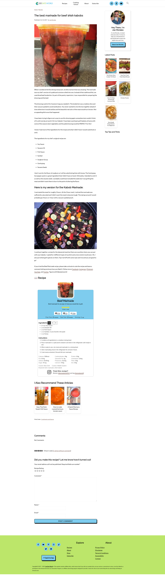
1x (49, 323)
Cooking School (76, 3)
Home (36, 9)
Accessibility (99, 556)
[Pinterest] (48, 544)
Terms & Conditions (101, 553)
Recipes (64, 3)
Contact (98, 559)
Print (58, 313)
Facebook (75, 269)
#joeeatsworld (79, 373)
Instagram (82, 269)
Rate (74, 313)
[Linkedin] (51, 549)
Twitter (46, 272)
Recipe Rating (39, 468)
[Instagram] (112, 3)
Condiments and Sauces (47, 419)
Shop (68, 553)
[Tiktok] (59, 544)
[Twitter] (46, 549)
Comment (38, 476)
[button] (62, 307)
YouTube (37, 272)
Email (36, 513)
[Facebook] (116, 3)
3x (55, 323)
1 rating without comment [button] (62, 451)
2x (52, 323)
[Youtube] (121, 3)
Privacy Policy (100, 547)
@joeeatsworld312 (64, 373)
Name (36, 505)
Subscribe (95, 3)
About (86, 3)
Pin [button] (66, 313)
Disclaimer (99, 550)
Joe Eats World (49, 566)
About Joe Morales (118, 44)
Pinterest (90, 269)
